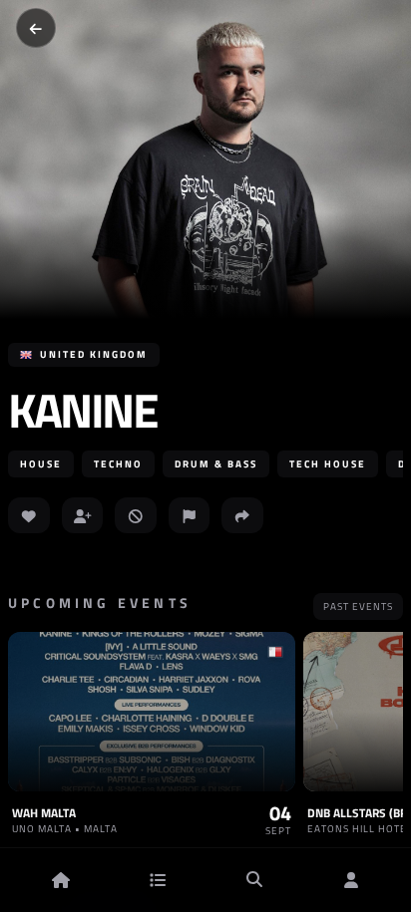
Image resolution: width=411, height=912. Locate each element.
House (41, 463)
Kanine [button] (83, 411)
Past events (358, 606)
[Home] (61, 880)
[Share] (242, 515)
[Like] (29, 515)
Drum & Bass (216, 463)
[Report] (189, 515)
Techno (118, 463)
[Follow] (83, 515)
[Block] (136, 515)
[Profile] (351, 880)
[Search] (254, 880)
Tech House (327, 463)
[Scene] (158, 880)
